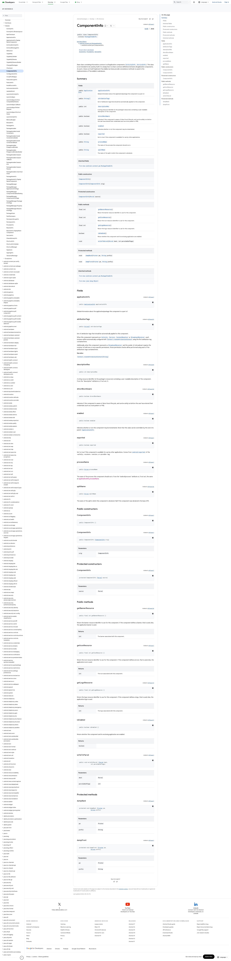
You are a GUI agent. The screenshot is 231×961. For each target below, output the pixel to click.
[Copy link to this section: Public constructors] (99, 509)
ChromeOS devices (100, 930)
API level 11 (151, 720)
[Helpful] (150, 19)
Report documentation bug (204, 927)
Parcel (92, 196)
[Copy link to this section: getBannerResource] (96, 608)
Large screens (99, 924)
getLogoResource (104, 225)
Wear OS (97, 927)
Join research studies (203, 933)
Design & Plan (36, 2)
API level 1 (151, 24)
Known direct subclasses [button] (90, 51)
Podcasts (29, 941)
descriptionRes (103, 106)
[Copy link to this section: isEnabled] (87, 720)
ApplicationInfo (89, 304)
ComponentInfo (84, 179)
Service (112, 337)
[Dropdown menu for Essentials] (27, 2)
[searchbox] (12, 15)
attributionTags (103, 98)
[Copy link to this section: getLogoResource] (94, 683)
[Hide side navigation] (22, 958)
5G (61, 938)
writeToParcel (103, 241)
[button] (12, 23)
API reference (7, 9)
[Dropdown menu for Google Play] (70, 2)
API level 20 (151, 608)
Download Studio (168, 933)
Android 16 (132, 927)
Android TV (98, 935)
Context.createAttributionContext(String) (92, 357)
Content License (123, 889)
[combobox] (182, 2)
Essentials (22, 2)
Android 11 (132, 941)
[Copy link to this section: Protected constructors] (103, 564)
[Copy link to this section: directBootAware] (93, 389)
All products (92, 949)
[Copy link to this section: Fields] (85, 291)
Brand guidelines (43, 956)
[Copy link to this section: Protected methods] (99, 795)
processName (102, 142)
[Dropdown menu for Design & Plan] (43, 2)
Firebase (65, 949)
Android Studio (217, 2)
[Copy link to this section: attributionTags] (91, 319)
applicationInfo (104, 90)
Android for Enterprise (32, 927)
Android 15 (132, 930)
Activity (105, 337)
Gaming (63, 924)
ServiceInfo (98, 52)
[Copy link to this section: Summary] (88, 79)
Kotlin (146, 29)
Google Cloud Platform (78, 949)
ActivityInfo (82, 52)
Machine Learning (66, 927)
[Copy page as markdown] (111, 25)
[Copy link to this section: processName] (90, 462)
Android (28, 924)
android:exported (138, 452)
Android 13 (132, 935)
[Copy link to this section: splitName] (87, 487)
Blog (78, 2)
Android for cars (99, 933)
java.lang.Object (82, 41)
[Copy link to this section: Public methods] (95, 602)
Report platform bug (202, 924)
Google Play (64, 2)
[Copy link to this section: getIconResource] (93, 646)
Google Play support (202, 930)
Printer (95, 255)
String (86, 142)
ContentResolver (122, 337)
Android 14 (132, 933)
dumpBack (89, 255)
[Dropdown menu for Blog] (82, 2)
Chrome (57, 949)
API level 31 (151, 319)
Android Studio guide (169, 924)
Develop (50, 2)
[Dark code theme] (153, 302)
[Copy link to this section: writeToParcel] (90, 755)
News (28, 935)
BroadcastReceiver (138, 337)
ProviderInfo (90, 52)
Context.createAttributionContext (119, 339)
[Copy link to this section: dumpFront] (88, 840)
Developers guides (168, 927)
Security (28, 930)
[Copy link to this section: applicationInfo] (91, 297)
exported (101, 134)
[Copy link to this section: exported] (86, 438)
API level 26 (151, 486)
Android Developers (82, 19)
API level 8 (151, 365)
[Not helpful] (152, 19)
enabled (101, 126)
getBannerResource (104, 209)
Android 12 (132, 938)
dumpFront (89, 262)
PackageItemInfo (91, 37)
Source (28, 933)
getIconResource (104, 217)
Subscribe (208, 957)
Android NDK (166, 935)
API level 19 (151, 683)
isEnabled (101, 233)
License (34, 956)
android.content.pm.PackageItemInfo (90, 43)
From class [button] (95, 166)
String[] (87, 98)
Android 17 (132, 924)
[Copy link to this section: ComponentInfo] (92, 515)
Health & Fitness (65, 930)
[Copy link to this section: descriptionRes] (91, 365)
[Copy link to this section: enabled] (85, 413)
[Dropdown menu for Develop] (55, 2)
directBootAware (104, 116)
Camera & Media (65, 933)
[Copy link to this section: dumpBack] (87, 801)
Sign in (227, 2)
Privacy (63, 935)
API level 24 (151, 389)
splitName (101, 150)
